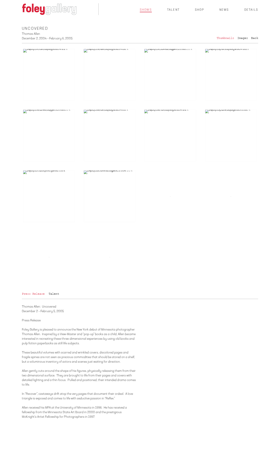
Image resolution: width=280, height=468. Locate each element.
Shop (199, 10)
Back (254, 38)
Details (251, 10)
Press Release (33, 293)
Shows (146, 10)
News (224, 10)
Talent (173, 10)
